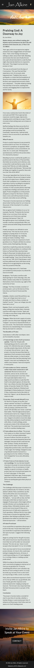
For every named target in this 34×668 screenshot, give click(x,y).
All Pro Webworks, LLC (20, 666)
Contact (17, 641)
